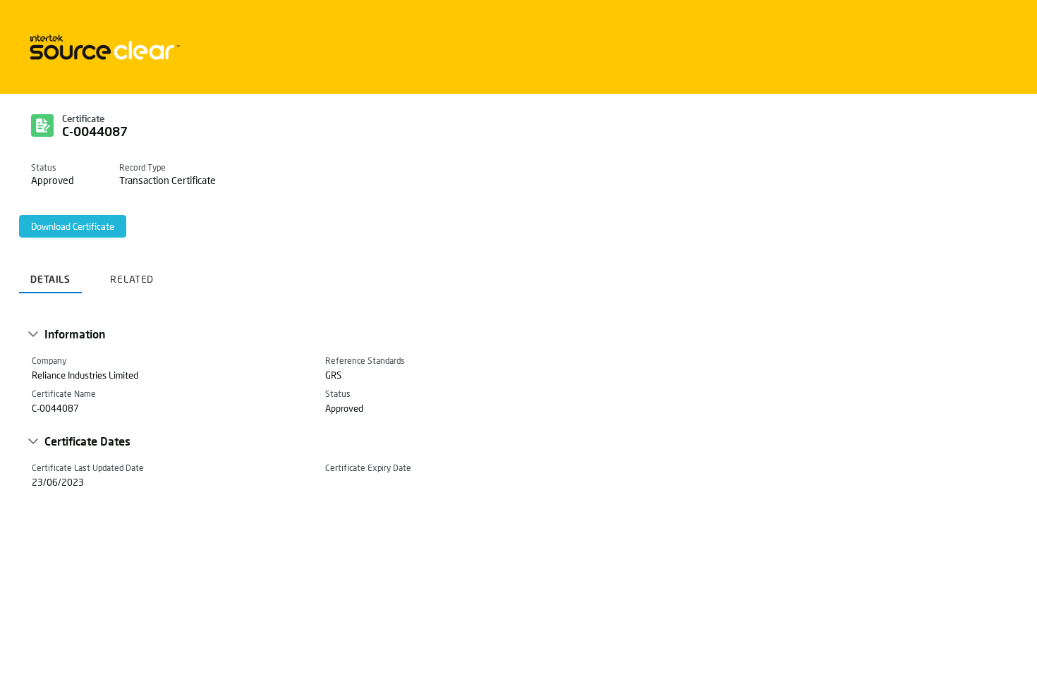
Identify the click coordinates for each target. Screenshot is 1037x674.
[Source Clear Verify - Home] (102, 47)
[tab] (50, 274)
